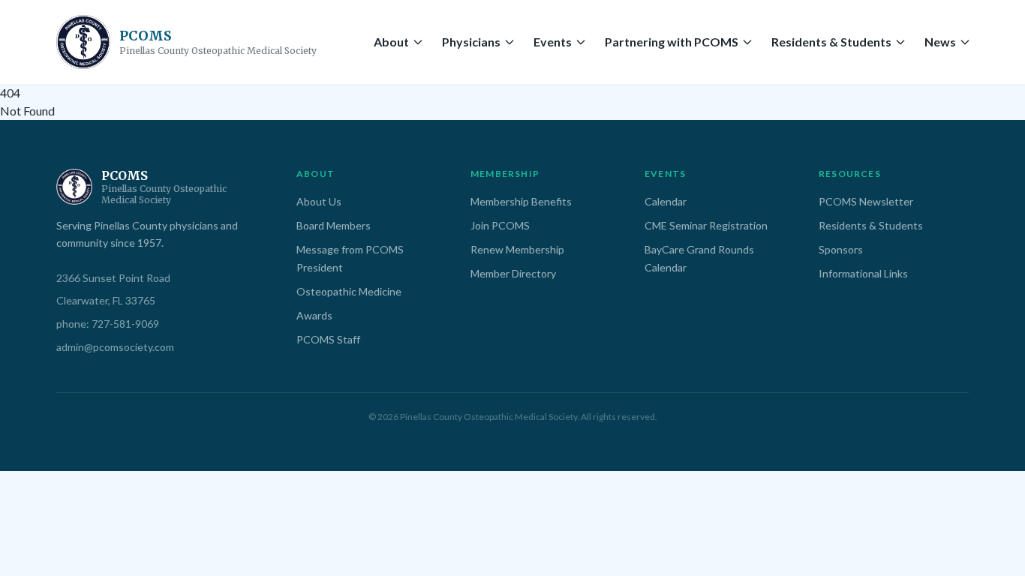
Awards (314, 315)
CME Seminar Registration (706, 225)
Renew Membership (517, 249)
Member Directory (513, 273)
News (940, 41)
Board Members (333, 225)
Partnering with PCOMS (671, 41)
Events (553, 41)
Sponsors (841, 249)
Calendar (666, 201)
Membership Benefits (521, 201)
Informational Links (863, 273)
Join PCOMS (500, 225)
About (391, 41)
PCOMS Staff (328, 339)
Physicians (471, 41)
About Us (318, 201)
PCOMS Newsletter (866, 201)
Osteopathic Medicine (348, 291)
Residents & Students (831, 41)
